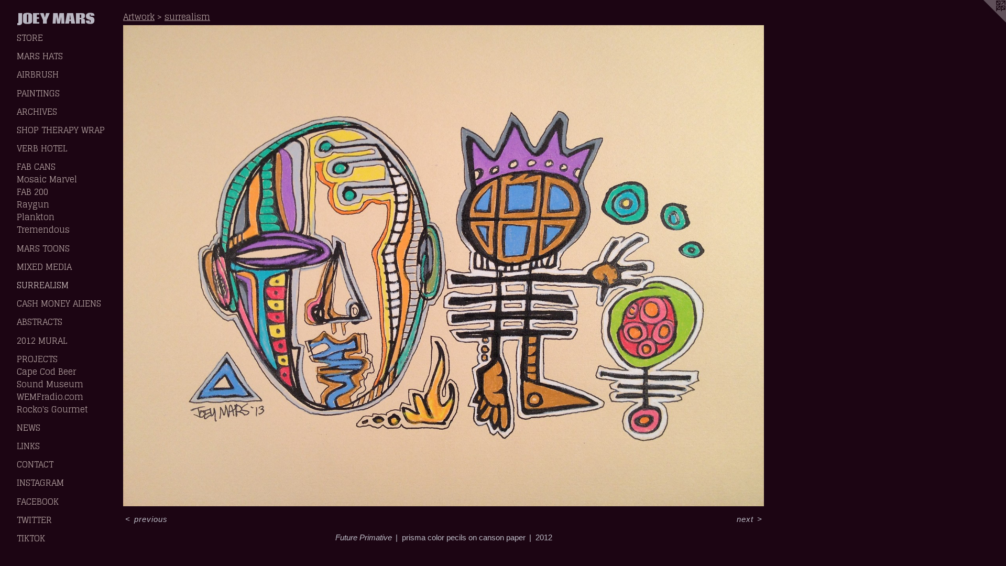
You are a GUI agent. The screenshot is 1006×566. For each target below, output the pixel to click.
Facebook (38, 501)
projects (37, 359)
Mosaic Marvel (47, 179)
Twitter (34, 520)
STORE (30, 37)
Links (28, 446)
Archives (37, 111)
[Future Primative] (443, 265)
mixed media (44, 266)
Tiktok (31, 538)
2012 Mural (42, 340)
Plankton (35, 217)
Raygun (33, 204)
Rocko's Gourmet (52, 409)
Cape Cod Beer (46, 371)
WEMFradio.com (50, 396)
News (28, 427)
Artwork (139, 16)
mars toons (43, 248)
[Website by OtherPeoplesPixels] (985, 21)
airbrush (38, 74)
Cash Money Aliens (59, 303)
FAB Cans (36, 166)
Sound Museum (50, 384)
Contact (35, 464)
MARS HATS (40, 56)
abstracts (39, 321)
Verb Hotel (42, 148)
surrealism (43, 285)
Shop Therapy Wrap (61, 130)
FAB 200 (32, 192)
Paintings (38, 93)
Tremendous (43, 229)
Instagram (40, 482)
